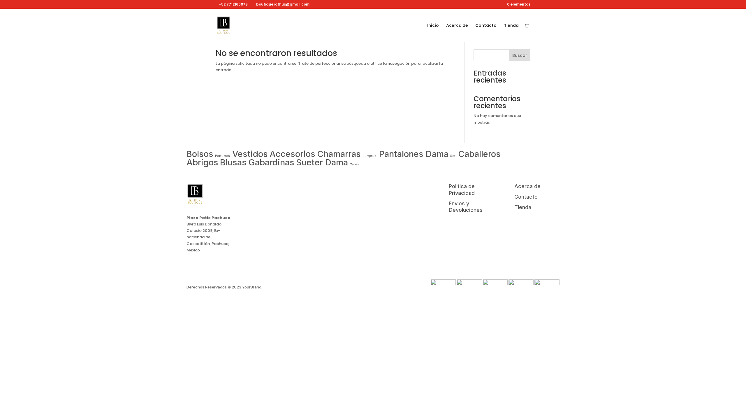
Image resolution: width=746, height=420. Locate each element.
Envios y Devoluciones (466, 206)
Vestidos (250, 154)
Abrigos (202, 162)
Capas (354, 164)
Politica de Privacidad (462, 189)
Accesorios (292, 154)
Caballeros (479, 154)
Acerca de (457, 25)
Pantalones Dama (413, 154)
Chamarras (339, 154)
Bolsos (199, 154)
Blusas (233, 162)
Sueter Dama (322, 162)
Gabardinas (271, 162)
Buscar (519, 55)
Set (452, 156)
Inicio (433, 25)
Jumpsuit (370, 156)
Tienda (511, 25)
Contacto (486, 25)
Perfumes (223, 156)
